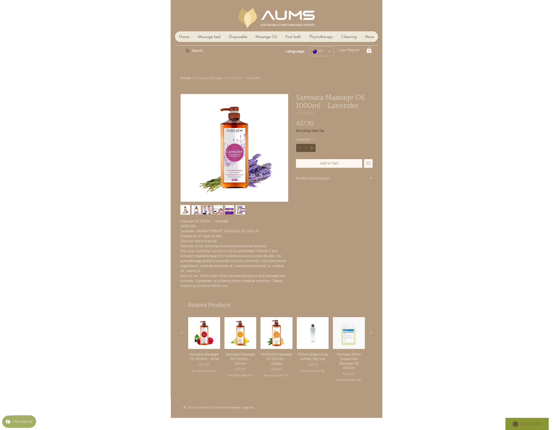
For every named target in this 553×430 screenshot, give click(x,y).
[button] (369, 49)
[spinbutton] (306, 148)
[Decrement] (300, 148)
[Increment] (312, 148)
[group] (276, 349)
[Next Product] (371, 333)
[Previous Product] (181, 333)
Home (185, 78)
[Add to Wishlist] (368, 163)
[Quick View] (204, 333)
